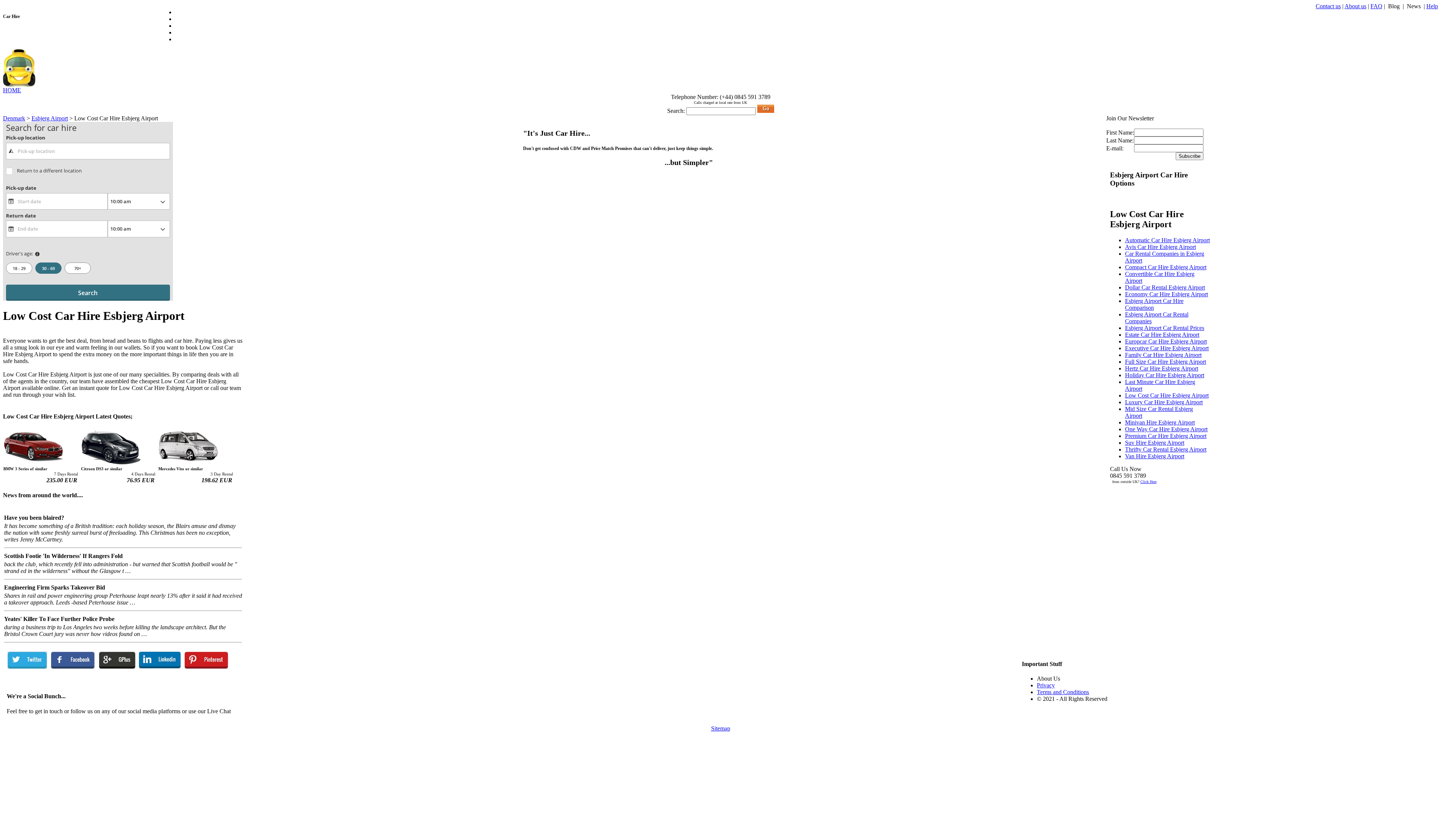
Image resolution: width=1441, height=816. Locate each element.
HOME (12, 90)
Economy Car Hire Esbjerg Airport (1166, 294)
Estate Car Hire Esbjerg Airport (1162, 335)
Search (88, 293)
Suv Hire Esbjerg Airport (1154, 443)
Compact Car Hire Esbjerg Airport (1165, 267)
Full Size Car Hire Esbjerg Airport (1165, 361)
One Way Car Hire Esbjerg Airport (1166, 429)
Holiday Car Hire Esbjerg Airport (1164, 375)
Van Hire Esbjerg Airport (1154, 456)
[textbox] (88, 151)
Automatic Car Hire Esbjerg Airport (1167, 240)
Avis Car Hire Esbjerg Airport (1160, 247)
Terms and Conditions (1063, 692)
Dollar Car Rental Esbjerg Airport (1165, 287)
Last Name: (1120, 140)
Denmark (14, 118)
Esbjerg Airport (50, 118)
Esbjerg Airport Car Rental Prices (1164, 328)
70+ (77, 268)
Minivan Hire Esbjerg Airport (1160, 422)
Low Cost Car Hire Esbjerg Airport (1167, 395)
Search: (676, 111)
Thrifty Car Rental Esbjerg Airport (1165, 449)
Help (1432, 6)
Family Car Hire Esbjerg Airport (1163, 355)
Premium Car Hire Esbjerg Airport (1165, 436)
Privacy (1046, 685)
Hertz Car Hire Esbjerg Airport (1161, 368)
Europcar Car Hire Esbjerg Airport (1166, 341)
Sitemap (720, 728)
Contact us (1328, 6)
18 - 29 (19, 268)
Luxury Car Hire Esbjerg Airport (1164, 402)
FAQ (1376, 6)
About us (1355, 6)
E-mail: (1115, 148)
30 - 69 (48, 268)
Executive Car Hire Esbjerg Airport (1167, 348)
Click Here (1148, 482)
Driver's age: (19, 253)
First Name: (1120, 132)
